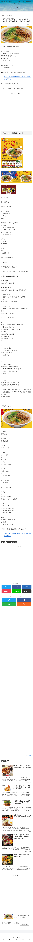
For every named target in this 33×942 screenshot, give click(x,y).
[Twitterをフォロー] (9, 600)
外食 (4, 542)
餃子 (9, 542)
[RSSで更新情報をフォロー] (24, 604)
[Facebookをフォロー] (24, 600)
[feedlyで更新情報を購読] (9, 604)
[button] (29, 452)
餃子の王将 (14, 542)
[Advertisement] (16, 110)
